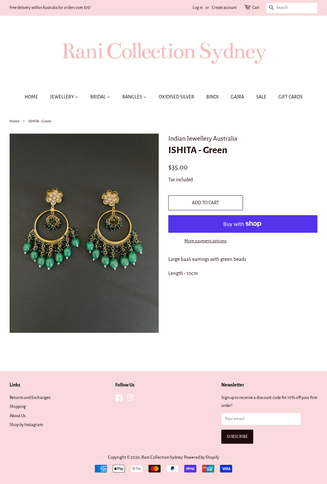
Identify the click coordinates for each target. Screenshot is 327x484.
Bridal (98, 96)
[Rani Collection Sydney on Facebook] (119, 399)
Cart (255, 7)
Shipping (18, 406)
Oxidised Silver (176, 96)
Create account (224, 7)
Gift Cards (290, 96)
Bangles (132, 96)
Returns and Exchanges (30, 397)
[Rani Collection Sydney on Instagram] (130, 399)
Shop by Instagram (26, 424)
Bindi (212, 96)
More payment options (205, 240)
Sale (261, 96)
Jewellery (62, 96)
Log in (198, 7)
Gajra (237, 96)
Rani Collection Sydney (161, 457)
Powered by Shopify (201, 457)
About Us (18, 415)
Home (31, 96)
